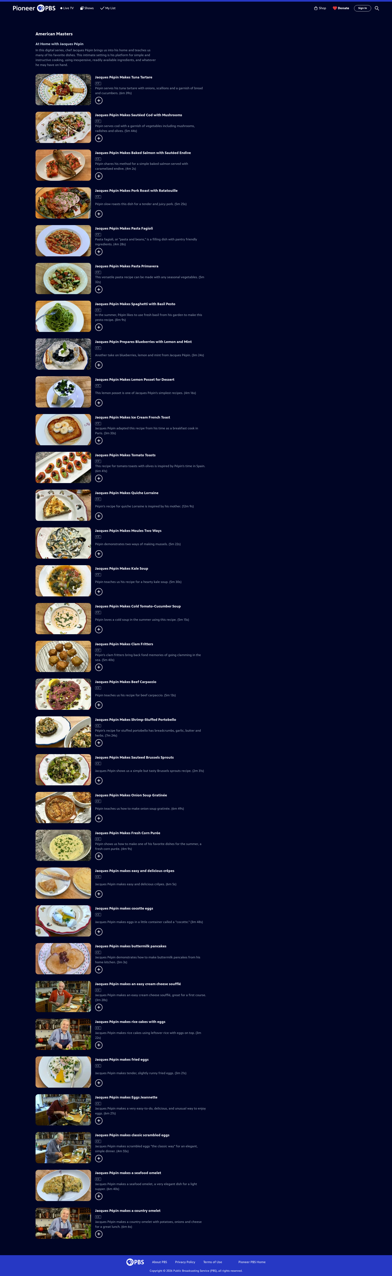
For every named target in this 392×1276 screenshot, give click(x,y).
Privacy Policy (185, 1262)
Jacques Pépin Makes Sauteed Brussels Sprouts (134, 757)
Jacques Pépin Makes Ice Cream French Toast (132, 417)
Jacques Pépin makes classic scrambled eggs (132, 1135)
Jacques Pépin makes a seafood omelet (128, 1173)
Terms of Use (212, 1262)
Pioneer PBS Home (252, 1262)
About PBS (159, 1262)
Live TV (68, 8)
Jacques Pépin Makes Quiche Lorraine (126, 493)
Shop (322, 8)
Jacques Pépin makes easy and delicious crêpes (134, 871)
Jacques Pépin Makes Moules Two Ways (128, 530)
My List (110, 8)
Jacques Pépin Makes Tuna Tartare (123, 77)
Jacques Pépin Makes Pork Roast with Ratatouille (136, 190)
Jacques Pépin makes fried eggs (122, 1059)
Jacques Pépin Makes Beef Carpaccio (125, 682)
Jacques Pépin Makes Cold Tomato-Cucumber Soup (138, 606)
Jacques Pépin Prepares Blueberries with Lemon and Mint (143, 341)
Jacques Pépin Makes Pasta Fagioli (124, 228)
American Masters (54, 34)
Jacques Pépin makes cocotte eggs (124, 908)
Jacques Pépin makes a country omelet (127, 1210)
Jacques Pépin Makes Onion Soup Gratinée (131, 795)
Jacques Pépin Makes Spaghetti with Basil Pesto (135, 304)
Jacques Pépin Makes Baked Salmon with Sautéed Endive (143, 153)
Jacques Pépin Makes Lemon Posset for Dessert (134, 379)
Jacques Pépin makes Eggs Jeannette (126, 1097)
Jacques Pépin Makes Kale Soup (121, 568)
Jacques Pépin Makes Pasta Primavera (126, 266)
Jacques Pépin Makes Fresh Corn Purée (127, 833)
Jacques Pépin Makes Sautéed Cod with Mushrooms (138, 115)
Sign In (362, 8)
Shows (89, 8)
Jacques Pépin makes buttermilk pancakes (130, 946)
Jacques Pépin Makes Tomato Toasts (125, 455)
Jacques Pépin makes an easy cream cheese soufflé (138, 984)
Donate (343, 8)
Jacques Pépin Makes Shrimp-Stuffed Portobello (135, 719)
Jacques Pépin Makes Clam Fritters (124, 644)
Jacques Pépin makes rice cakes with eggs (130, 1021)
